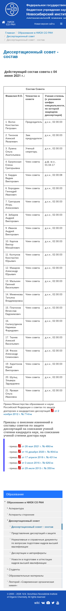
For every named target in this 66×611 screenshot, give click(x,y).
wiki (37, 602)
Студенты (14, 569)
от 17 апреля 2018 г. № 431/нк (39, 457)
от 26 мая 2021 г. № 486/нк (37, 446)
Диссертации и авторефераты (28, 553)
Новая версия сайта (44, 23)
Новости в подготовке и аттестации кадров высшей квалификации (31, 560)
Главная (10, 32)
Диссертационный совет (21, 36)
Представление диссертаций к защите (33, 533)
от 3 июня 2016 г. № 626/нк (37, 462)
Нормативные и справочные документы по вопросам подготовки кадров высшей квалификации (34, 543)
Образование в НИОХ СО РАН (35, 32)
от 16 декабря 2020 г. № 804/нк (40, 451)
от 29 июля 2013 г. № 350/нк (38, 468)
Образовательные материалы (26, 575)
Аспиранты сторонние (21, 514)
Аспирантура (16, 508)
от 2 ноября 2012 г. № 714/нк (31, 412)
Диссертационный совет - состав (31, 54)
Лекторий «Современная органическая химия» (31, 583)
